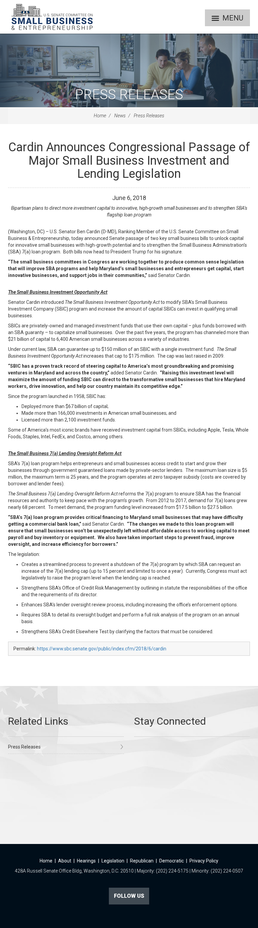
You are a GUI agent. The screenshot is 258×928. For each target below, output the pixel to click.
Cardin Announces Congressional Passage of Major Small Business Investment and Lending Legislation (129, 160)
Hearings (86, 860)
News (120, 115)
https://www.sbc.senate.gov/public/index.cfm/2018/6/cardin (101, 648)
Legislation (112, 860)
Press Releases (129, 95)
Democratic (171, 860)
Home (100, 115)
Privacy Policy (203, 860)
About (64, 860)
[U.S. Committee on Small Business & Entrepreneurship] (52, 16)
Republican (142, 860)
